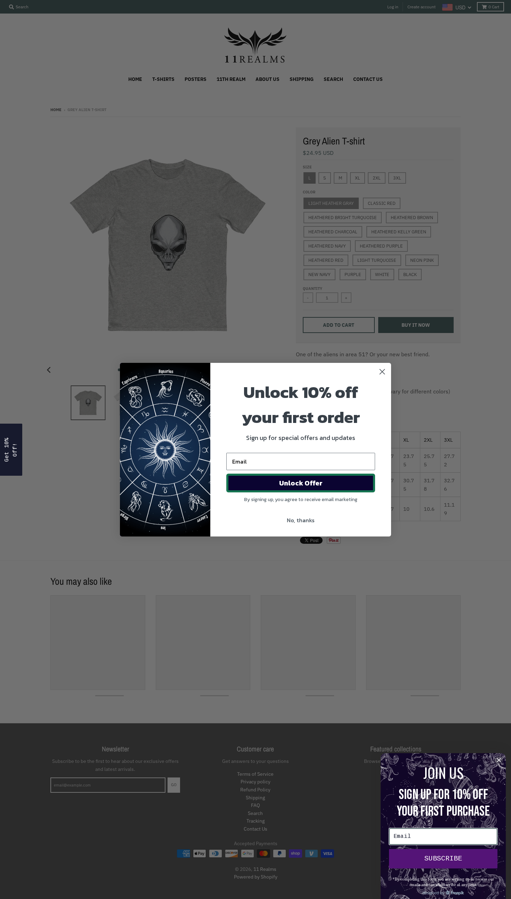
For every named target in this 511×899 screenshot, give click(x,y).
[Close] (499, 760)
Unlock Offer (301, 483)
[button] (11, 450)
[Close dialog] (382, 372)
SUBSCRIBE (443, 859)
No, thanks (301, 520)
